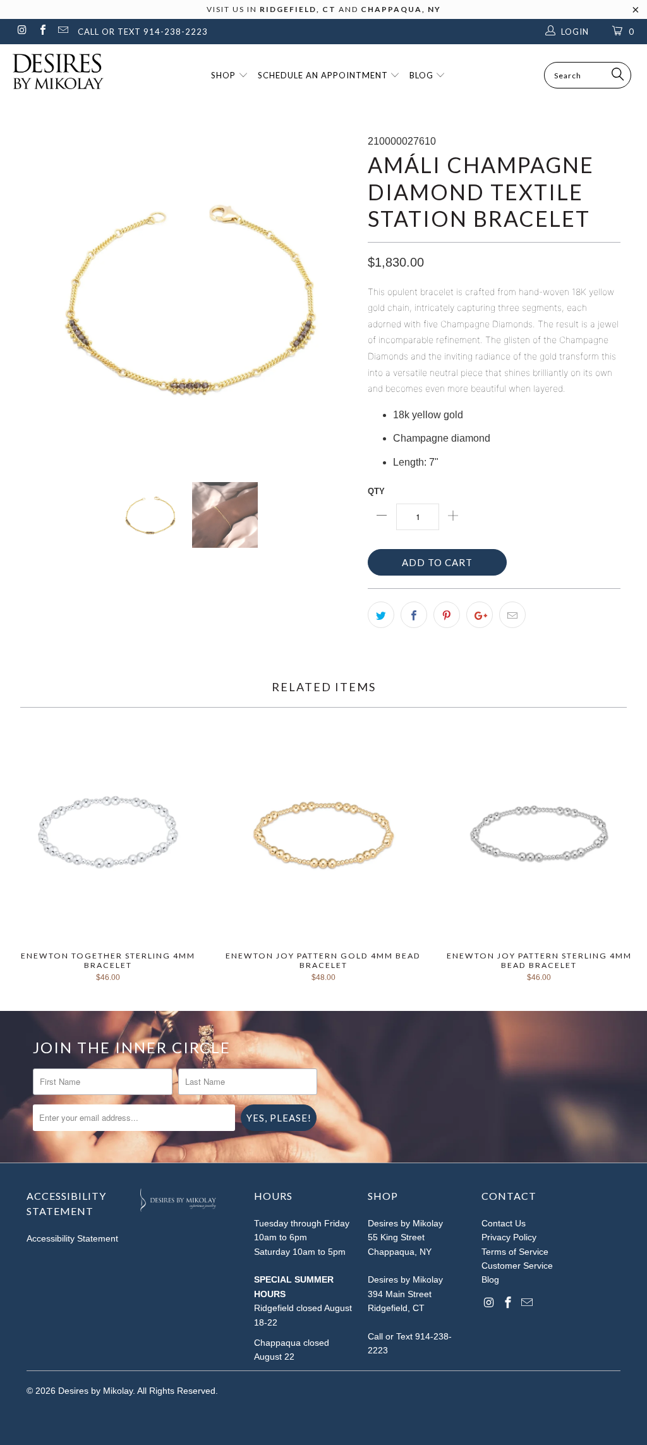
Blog (422, 75)
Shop (224, 75)
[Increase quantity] (453, 517)
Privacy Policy (508, 1237)
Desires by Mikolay (95, 1391)
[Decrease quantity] (382, 517)
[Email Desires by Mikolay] (62, 31)
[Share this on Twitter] (381, 615)
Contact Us (503, 1223)
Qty (376, 491)
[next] (338, 297)
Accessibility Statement (72, 1238)
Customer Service (517, 1266)
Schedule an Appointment (324, 75)
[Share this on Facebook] (414, 615)
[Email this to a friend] (512, 615)
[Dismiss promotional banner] (636, 13)
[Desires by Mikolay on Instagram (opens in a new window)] (21, 31)
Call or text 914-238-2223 (143, 32)
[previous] (44, 297)
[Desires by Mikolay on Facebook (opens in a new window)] (41, 31)
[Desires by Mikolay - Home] (52, 71)
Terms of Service (514, 1252)
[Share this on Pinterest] (446, 615)
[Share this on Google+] (479, 615)
